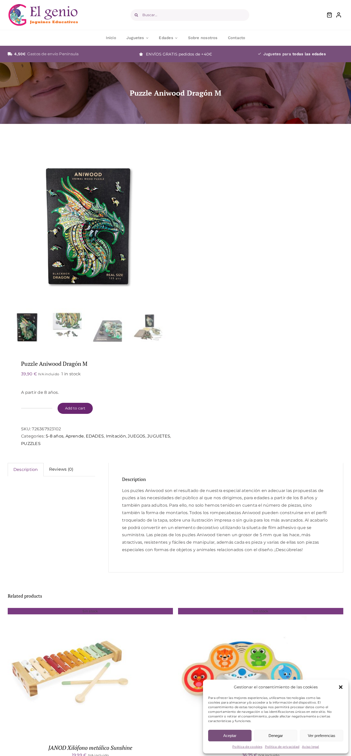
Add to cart (75, 408)
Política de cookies (247, 747)
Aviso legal (310, 747)
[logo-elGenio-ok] (43, 6)
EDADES (95, 436)
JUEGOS (136, 436)
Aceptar (229, 735)
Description (25, 469)
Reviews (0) (61, 469)
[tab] (26, 469)
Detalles (72, 673)
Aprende (75, 436)
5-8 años (54, 436)
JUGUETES (158, 436)
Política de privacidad (282, 747)
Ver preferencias (321, 735)
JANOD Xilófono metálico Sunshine (90, 747)
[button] (340, 687)
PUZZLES (31, 443)
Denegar (276, 735)
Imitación (116, 436)
